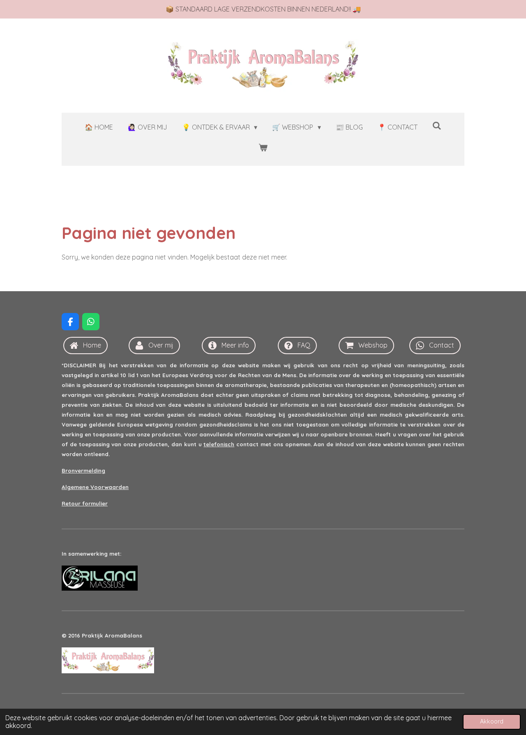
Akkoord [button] (491, 721)
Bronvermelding (83, 470)
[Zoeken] (437, 125)
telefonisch (218, 444)
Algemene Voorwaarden (95, 487)
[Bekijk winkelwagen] (263, 147)
